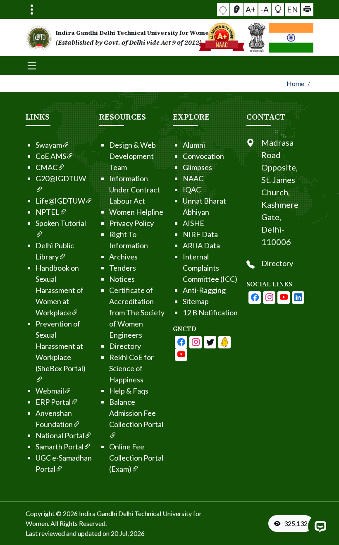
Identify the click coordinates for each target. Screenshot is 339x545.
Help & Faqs (128, 390)
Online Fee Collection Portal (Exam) (136, 457)
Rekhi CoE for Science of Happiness (131, 368)
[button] (223, 9)
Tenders (122, 267)
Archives (123, 256)
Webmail (50, 390)
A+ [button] (250, 9)
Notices (122, 278)
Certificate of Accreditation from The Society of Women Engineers (137, 312)
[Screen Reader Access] (236, 9)
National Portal (60, 435)
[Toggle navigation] (32, 9)
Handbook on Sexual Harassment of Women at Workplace (60, 290)
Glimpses (197, 167)
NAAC (193, 178)
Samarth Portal (60, 446)
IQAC (192, 189)
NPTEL (48, 211)
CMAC (46, 167)
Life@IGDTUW (60, 200)
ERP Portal (53, 401)
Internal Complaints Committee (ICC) (210, 267)
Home (295, 83)
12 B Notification (210, 312)
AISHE (193, 223)
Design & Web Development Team (132, 156)
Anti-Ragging (204, 290)
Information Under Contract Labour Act (134, 189)
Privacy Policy (131, 223)
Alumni (194, 144)
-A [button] (264, 9)
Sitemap (196, 301)
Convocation (203, 156)
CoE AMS (51, 156)
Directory (125, 346)
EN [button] (292, 9)
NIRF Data (200, 234)
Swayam (49, 144)
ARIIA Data (201, 245)
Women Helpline (136, 211)
